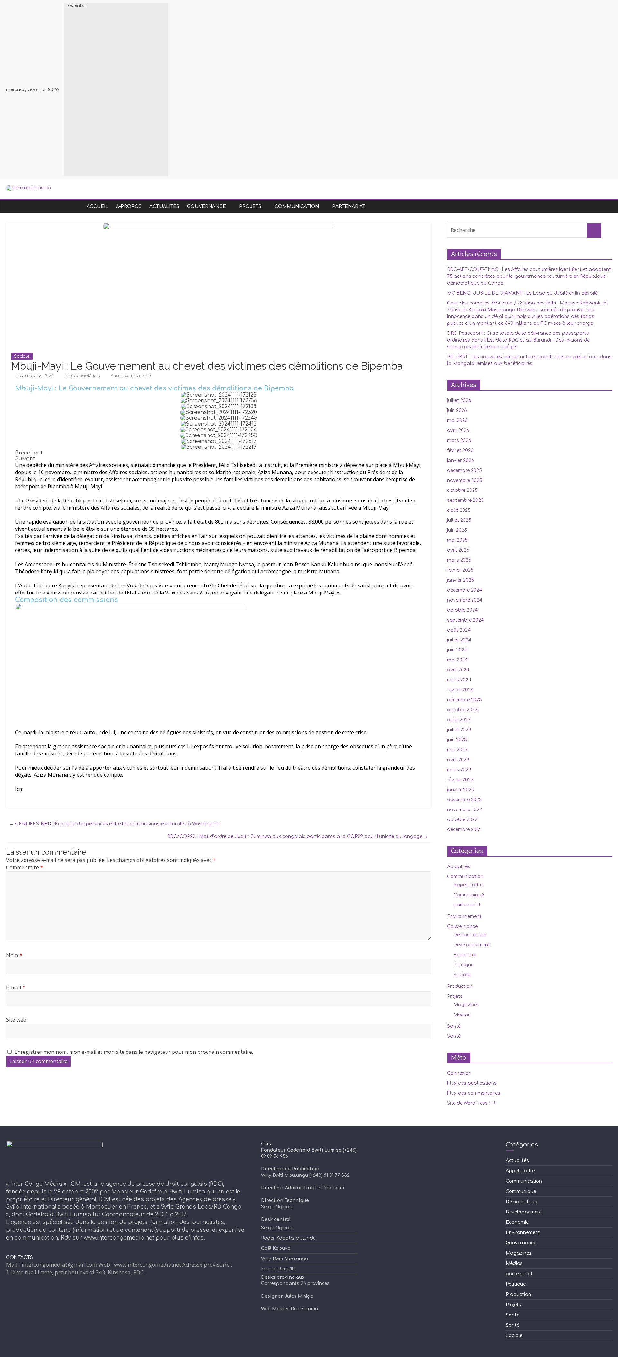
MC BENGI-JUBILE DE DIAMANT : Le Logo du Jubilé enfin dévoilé (522, 293)
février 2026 (460, 450)
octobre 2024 (462, 610)
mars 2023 (459, 769)
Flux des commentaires (473, 1093)
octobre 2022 (462, 819)
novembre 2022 (464, 809)
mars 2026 (459, 440)
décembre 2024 (464, 590)
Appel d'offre (468, 885)
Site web (16, 1019)
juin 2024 (457, 650)
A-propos (129, 206)
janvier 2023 (460, 789)
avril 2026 (458, 430)
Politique (463, 964)
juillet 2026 (459, 400)
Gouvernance (206, 206)
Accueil (97, 206)
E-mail (15, 987)
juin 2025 (457, 530)
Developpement (472, 944)
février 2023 (460, 779)
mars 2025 (459, 560)
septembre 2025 (465, 500)
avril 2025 (458, 550)
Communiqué (469, 895)
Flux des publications (472, 1083)
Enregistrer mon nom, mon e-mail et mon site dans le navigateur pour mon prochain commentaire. (133, 1051)
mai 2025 (457, 540)
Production (460, 986)
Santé (454, 1026)
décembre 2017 (463, 829)
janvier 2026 (460, 460)
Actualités (164, 206)
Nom (14, 955)
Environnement (464, 916)
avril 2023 (458, 759)
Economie (465, 954)
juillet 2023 (459, 729)
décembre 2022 (464, 799)
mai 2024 (457, 660)
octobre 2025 (462, 490)
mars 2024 (459, 680)
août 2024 (459, 630)
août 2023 (459, 719)
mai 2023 (457, 749)
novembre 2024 (464, 600)
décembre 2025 (464, 470)
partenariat (348, 206)
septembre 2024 (465, 620)
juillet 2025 (459, 520)
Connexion (459, 1073)
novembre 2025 (464, 480)
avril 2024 (458, 670)
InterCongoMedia (83, 375)
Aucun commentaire (130, 375)
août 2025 (459, 510)
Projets (250, 206)
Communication (297, 206)
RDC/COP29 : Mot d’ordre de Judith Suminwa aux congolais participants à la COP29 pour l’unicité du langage (297, 836)
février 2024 (460, 690)
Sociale (21, 356)
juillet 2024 (459, 640)
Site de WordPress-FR (471, 1103)
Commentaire (24, 867)
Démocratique (470, 934)
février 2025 (460, 570)
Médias (462, 1014)
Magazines (466, 1004)
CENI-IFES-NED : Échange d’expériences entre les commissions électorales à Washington (114, 823)
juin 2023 (457, 739)
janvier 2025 (460, 580)
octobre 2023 (462, 709)
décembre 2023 (464, 699)
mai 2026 (457, 420)
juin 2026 (457, 410)
